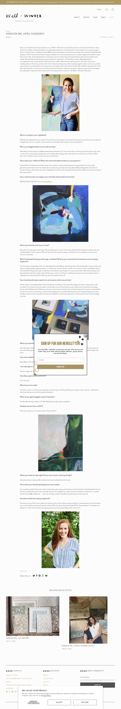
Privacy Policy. (46, 695)
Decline (85, 702)
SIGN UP (60, 367)
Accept (59, 702)
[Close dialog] (85, 336)
